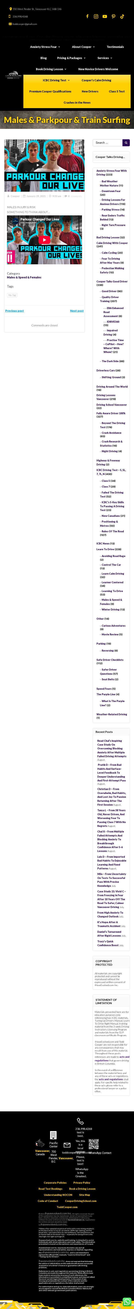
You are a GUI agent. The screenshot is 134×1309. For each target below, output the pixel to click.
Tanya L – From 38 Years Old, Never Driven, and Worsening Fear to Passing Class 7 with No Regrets (111, 818)
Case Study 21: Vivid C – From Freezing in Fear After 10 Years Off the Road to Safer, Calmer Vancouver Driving (111, 899)
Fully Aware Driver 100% (110, 413)
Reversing (108, 650)
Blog (43, 58)
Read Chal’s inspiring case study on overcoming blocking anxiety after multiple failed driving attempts (111, 748)
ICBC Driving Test (54, 80)
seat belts (108, 679)
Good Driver (109, 291)
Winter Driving (111, 609)
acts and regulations (111, 1079)
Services (103, 58)
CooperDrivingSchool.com (80, 1200)
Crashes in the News (77, 102)
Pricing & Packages (69, 58)
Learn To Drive (105, 549)
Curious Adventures (113, 625)
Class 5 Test (117, 91)
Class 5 (106, 480)
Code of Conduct (48, 1200)
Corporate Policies (55, 1182)
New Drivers (90, 91)
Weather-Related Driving (111, 714)
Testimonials (115, 46)
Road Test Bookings (50, 1188)
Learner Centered (112, 582)
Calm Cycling (109, 252)
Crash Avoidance (111, 432)
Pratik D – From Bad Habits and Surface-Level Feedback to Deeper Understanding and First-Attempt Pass (111, 772)
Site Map (84, 1194)
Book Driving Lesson (49, 69)
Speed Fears (103, 688)
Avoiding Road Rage (113, 556)
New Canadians (111, 515)
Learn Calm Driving (113, 573)
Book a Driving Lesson (82, 1188)
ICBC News (102, 543)
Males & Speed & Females (24, 277)
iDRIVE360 (113, 321)
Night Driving (110, 451)
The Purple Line (105, 694)
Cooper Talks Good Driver (112, 281)
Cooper (15, 196)
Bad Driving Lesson (107, 237)
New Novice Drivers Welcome (98, 69)
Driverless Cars (105, 370)
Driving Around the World (112, 386)
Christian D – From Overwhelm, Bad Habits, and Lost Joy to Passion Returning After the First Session (111, 797)
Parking (101, 643)
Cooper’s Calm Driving (96, 80)
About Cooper (81, 46)
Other (100, 618)
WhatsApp (95, 1153)
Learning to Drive (112, 591)
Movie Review (110, 634)
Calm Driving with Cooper (112, 242)
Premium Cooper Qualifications (50, 91)
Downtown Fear (111, 191)
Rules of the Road (113, 531)
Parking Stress (110, 209)
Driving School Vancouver (111, 404)
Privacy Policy (81, 1182)
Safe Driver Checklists (109, 659)
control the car (111, 564)
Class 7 (106, 486)
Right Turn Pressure (113, 225)
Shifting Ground (111, 377)
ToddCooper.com (67, 1207)
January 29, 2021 (36, 196)
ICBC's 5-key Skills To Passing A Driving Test (112, 506)
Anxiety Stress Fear (43, 46)
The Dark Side (110, 361)
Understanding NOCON (58, 1194)
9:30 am (56, 196)
